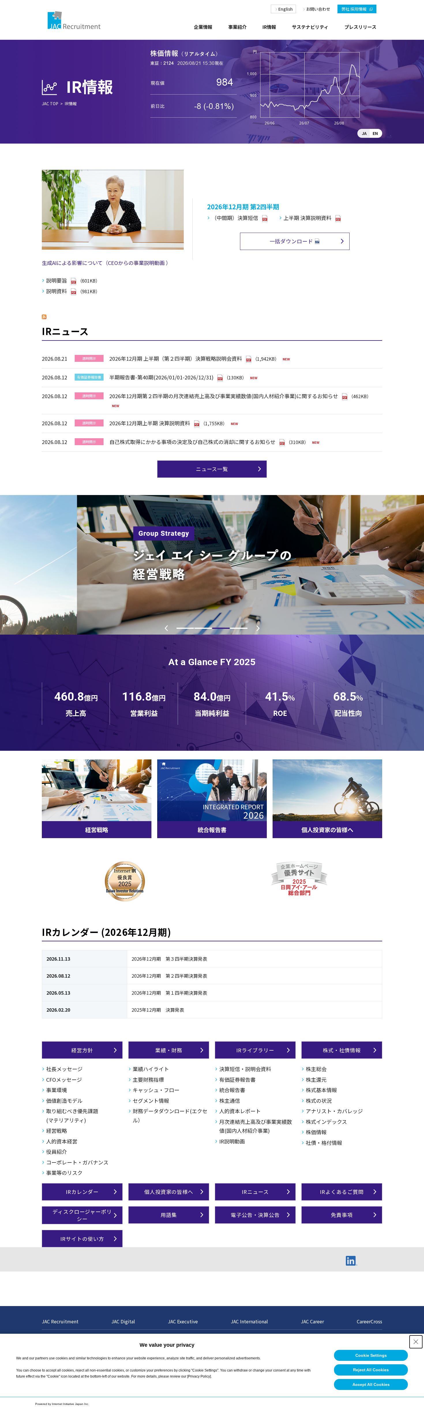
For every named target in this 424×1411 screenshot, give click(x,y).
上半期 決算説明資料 (307, 217)
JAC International (249, 1321)
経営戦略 (96, 829)
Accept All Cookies (371, 1384)
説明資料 (56, 291)
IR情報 (269, 26)
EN (375, 133)
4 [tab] (238, 628)
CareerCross (369, 1321)
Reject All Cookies (371, 1369)
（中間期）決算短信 (234, 217)
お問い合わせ (318, 9)
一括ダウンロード (291, 241)
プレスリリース (360, 26)
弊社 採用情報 (354, 9)
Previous (166, 628)
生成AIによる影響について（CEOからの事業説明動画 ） (106, 262)
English (285, 9)
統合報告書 (212, 829)
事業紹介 (237, 26)
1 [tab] (185, 628)
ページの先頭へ (400, 1322)
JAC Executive (183, 1321)
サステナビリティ (310, 26)
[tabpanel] (212, 565)
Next (258, 628)
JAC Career (312, 1321)
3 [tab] (221, 628)
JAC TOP (50, 103)
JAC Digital (123, 1321)
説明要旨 (56, 280)
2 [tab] (203, 628)
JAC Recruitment (60, 1321)
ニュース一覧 (212, 469)
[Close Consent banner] (416, 1341)
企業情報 (203, 26)
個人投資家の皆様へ (327, 829)
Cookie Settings (371, 1355)
